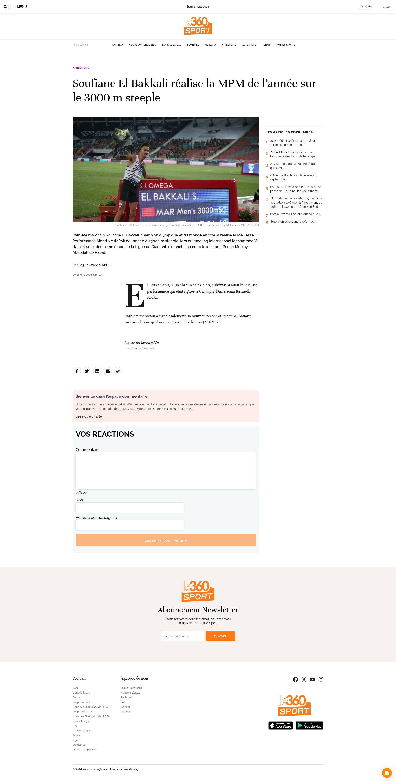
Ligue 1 (77, 740)
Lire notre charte (88, 416)
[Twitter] (304, 679)
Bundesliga (79, 744)
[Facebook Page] (295, 679)
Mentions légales (130, 692)
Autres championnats (85, 749)
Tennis (266, 45)
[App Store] (280, 725)
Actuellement (80, 44)
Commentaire (88, 449)
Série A (77, 735)
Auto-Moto (249, 45)
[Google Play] (309, 725)
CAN (75, 687)
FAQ (123, 702)
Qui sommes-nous (131, 687)
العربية (386, 6)
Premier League (82, 730)
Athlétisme (229, 45)
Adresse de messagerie (96, 517)
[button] (387, 773)
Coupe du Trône (82, 702)
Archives (126, 711)
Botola (76, 697)
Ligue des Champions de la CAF (91, 706)
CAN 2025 (117, 45)
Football (193, 45)
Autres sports (286, 45)
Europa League (81, 721)
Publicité (126, 697)
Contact (125, 706)
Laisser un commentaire (166, 540)
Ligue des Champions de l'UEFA (91, 716)
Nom (80, 500)
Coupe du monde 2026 (142, 45)
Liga (75, 725)
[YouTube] (312, 679)
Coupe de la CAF (82, 711)
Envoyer (220, 636)
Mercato (210, 45)
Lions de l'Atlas (171, 45)
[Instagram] (320, 679)
